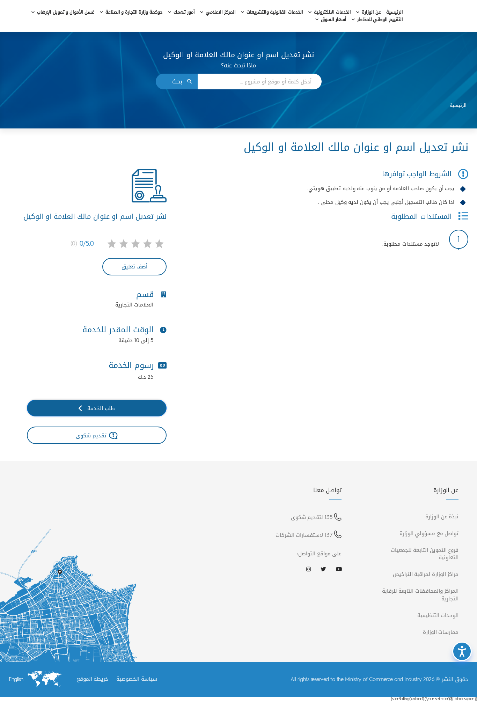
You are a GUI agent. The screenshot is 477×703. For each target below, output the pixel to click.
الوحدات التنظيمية (438, 615)
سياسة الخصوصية (136, 679)
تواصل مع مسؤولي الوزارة (429, 533)
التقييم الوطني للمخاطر (380, 19)
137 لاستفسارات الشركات (304, 535)
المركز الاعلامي (221, 12)
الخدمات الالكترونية (332, 12)
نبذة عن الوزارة (441, 516)
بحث (177, 81)
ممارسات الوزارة (441, 632)
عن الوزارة (371, 12)
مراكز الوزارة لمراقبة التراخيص (426, 574)
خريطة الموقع (93, 679)
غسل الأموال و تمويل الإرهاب (65, 12)
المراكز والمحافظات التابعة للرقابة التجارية (420, 594)
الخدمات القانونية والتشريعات (275, 12)
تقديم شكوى (91, 435)
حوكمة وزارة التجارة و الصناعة (134, 12)
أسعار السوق (333, 19)
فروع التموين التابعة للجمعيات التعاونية (425, 553)
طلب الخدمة (101, 408)
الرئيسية (394, 12)
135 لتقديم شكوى (311, 517)
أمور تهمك (184, 12)
